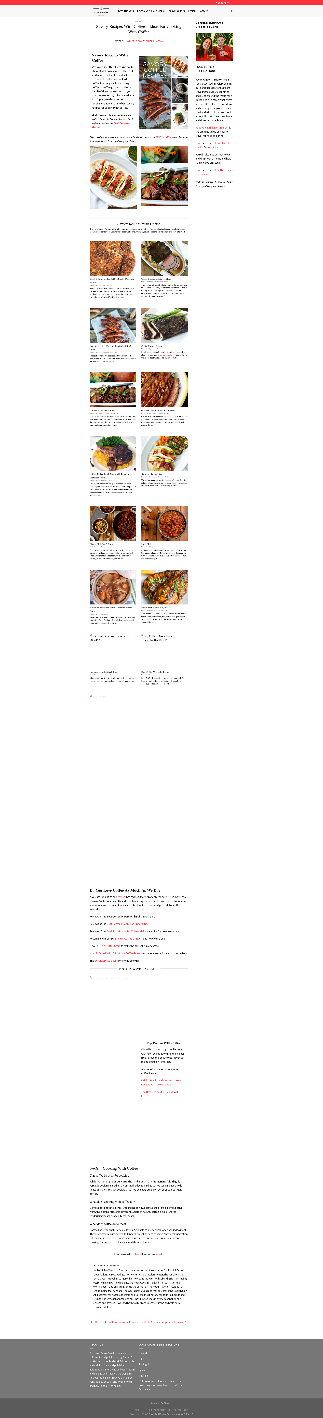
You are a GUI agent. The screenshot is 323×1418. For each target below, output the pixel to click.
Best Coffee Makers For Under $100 (127, 923)
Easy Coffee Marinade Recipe (155, 671)
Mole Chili (146, 544)
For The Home (223, 170)
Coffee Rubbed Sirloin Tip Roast (156, 278)
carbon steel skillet (168, 355)
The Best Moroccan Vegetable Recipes (161, 1321)
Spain (142, 1370)
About (204, 11)
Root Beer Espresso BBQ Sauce (156, 607)
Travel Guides (177, 11)
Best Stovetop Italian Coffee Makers (127, 931)
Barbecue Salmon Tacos (152, 473)
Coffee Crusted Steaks (151, 345)
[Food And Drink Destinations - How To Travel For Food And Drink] (102, 11)
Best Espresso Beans (106, 960)
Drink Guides (213, 147)
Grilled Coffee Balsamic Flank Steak (158, 410)
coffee (121, 896)
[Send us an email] (222, 3)
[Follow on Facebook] (216, 3)
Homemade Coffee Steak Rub (103, 671)
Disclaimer (145, 1389)
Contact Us (174, 1410)
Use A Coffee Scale (109, 945)
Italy (141, 1358)
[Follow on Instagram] (219, 3)
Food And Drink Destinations (212, 127)
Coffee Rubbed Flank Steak (102, 410)
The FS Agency (166, 1403)
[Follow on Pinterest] (225, 3)
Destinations (126, 11)
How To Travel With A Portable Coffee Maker (115, 953)
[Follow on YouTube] (228, 3)
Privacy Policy (157, 1410)
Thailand (144, 1375)
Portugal (144, 1364)
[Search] (232, 11)
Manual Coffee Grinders (129, 938)
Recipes (192, 11)
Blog (185, 1410)
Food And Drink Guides (150, 11)
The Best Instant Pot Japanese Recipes (116, 1321)
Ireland (143, 1353)
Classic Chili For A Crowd (102, 544)
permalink (159, 1254)
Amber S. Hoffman (155, 41)
